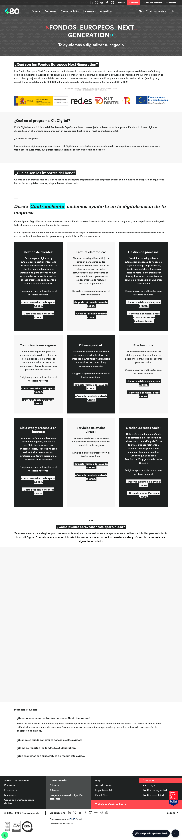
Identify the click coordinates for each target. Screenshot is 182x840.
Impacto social (103, 790)
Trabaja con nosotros (152, 2)
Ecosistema (10, 790)
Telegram (101, 813)
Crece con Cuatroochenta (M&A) (19, 801)
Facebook (107, 2)
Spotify (106, 813)
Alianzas (54, 790)
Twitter (96, 2)
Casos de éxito (70, 11)
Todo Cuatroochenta (151, 11)
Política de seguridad (155, 790)
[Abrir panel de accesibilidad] (4, 835)
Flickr (96, 813)
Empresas (50, 11)
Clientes (54, 785)
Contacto (134, 2)
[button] (173, 11)
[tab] (91, 718)
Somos (36, 11)
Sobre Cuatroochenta (16, 780)
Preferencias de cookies (61, 823)
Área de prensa (103, 785)
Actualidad (106, 11)
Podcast (121, 2)
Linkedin (91, 2)
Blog (97, 780)
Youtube (102, 2)
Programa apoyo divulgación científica (66, 796)
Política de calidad (153, 795)
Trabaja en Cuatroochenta (110, 804)
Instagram (112, 2)
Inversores (89, 11)
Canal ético (101, 795)
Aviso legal (149, 785)
